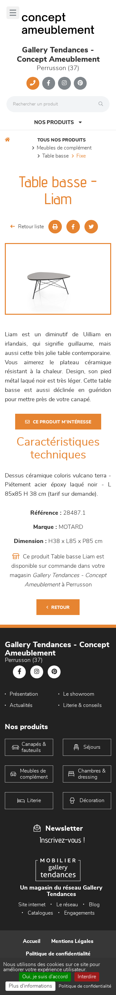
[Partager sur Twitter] (91, 226)
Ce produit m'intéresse (62, 422)
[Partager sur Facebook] (73, 226)
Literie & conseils (82, 705)
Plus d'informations (30, 986)
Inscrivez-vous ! (62, 840)
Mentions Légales (72, 941)
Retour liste (31, 226)
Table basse (55, 155)
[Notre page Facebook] (48, 83)
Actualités (21, 705)
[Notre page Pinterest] (80, 83)
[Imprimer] (55, 226)
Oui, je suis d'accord (45, 976)
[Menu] (12, 12)
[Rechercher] (102, 104)
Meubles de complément (64, 147)
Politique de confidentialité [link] (85, 986)
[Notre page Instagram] (64, 83)
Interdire (87, 976)
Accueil (31, 941)
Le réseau (67, 904)
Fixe (81, 155)
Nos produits (54, 122)
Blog (94, 904)
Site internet (31, 904)
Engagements (79, 913)
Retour (60, 607)
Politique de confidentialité (58, 953)
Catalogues (40, 913)
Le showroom (78, 694)
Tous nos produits (61, 140)
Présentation (24, 694)
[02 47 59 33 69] (32, 83)
